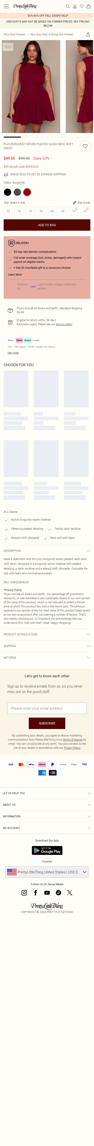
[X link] (70, 892)
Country (47, 861)
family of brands (73, 739)
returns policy (64, 324)
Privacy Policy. (72, 748)
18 (41, 211)
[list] (47, 16)
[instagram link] (24, 892)
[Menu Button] (6, 6)
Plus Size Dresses (14, 34)
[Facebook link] (35, 892)
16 (30, 211)
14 (19, 211)
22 (63, 211)
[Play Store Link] (47, 850)
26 (84, 211)
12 (8, 211)
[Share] (88, 34)
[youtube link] (47, 892)
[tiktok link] (58, 892)
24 (74, 211)
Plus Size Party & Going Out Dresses (51, 34)
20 (52, 211)
